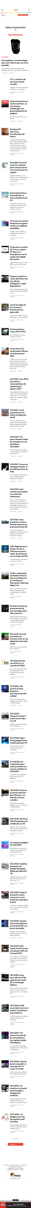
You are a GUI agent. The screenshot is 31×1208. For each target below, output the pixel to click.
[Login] (29, 10)
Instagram (14, 1152)
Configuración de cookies (12, 1169)
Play (29, 1205)
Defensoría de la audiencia (15, 1166)
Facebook (17, 1152)
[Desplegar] (15, 1200)
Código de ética (23, 1165)
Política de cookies (15, 1165)
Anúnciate (21, 1169)
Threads (23, 1152)
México (3, 15)
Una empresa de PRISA (15, 1174)
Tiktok (8, 1152)
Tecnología (5, 57)
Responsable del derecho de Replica (15, 1168)
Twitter (20, 1152)
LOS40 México (15, 10)
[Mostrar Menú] (2, 10)
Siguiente (12, 1144)
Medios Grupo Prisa (15, 1178)
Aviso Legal (6, 1165)
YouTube (11, 1152)
